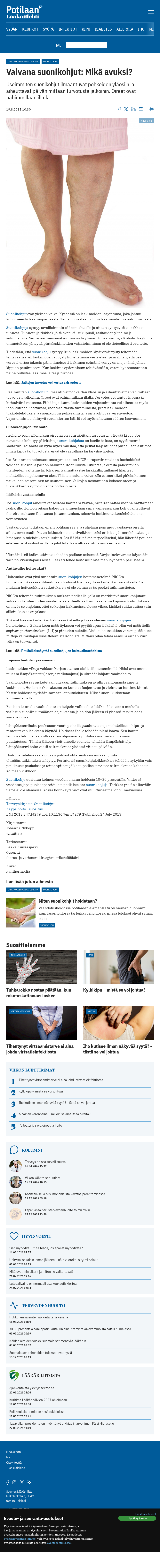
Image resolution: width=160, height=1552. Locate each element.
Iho (141, 29)
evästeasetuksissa (59, 1543)
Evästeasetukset (145, 1514)
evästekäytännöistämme (20, 1538)
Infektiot (68, 29)
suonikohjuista (71, 440)
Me (8, 1457)
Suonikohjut (50, 61)
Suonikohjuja (17, 327)
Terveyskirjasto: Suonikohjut (30, 803)
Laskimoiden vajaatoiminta (23, 61)
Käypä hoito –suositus (24, 809)
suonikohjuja (97, 784)
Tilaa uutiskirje (15, 1468)
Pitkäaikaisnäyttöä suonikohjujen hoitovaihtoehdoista (61, 650)
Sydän (12, 29)
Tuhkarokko (18, 955)
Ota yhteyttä (14, 1462)
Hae (57, 45)
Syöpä (48, 29)
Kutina (91, 1011)
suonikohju (41, 352)
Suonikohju (15, 779)
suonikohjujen (70, 577)
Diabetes (103, 29)
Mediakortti (13, 1452)
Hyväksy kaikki (137, 1518)
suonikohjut (38, 392)
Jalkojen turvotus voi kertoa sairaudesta (51, 382)
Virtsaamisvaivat (20, 1011)
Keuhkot (30, 29)
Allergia (124, 29)
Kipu (86, 29)
